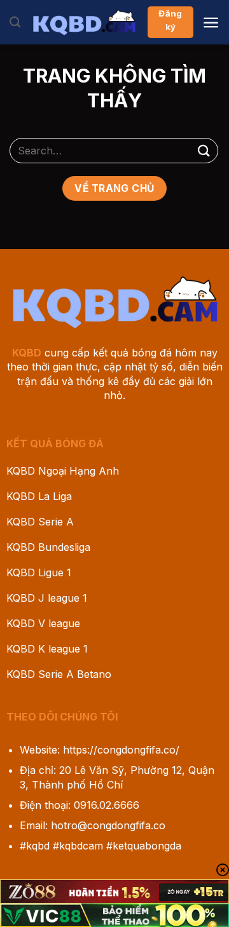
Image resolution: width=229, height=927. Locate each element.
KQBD (26, 352)
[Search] (15, 23)
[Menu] (210, 22)
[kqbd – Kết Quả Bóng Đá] (84, 22)
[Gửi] (204, 150)
